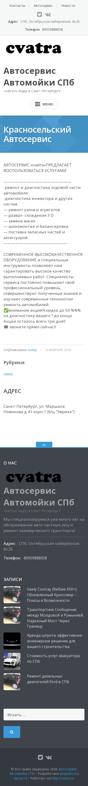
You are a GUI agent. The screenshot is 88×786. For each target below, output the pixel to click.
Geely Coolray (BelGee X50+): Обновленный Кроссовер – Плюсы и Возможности (52, 595)
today (32, 350)
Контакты (17, 5)
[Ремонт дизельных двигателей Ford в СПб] (12, 681)
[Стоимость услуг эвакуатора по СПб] (12, 661)
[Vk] (48, 14)
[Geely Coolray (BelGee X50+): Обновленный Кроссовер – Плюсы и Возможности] (12, 594)
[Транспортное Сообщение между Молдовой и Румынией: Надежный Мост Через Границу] (12, 615)
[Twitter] (39, 14)
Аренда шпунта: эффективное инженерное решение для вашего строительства (54, 641)
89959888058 (52, 29)
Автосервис (43, 5)
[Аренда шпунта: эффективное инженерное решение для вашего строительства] (12, 641)
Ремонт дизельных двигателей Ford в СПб (48, 679)
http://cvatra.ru (63, 778)
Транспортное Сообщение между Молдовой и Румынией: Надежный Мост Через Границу (55, 618)
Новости (68, 5)
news (8, 374)
